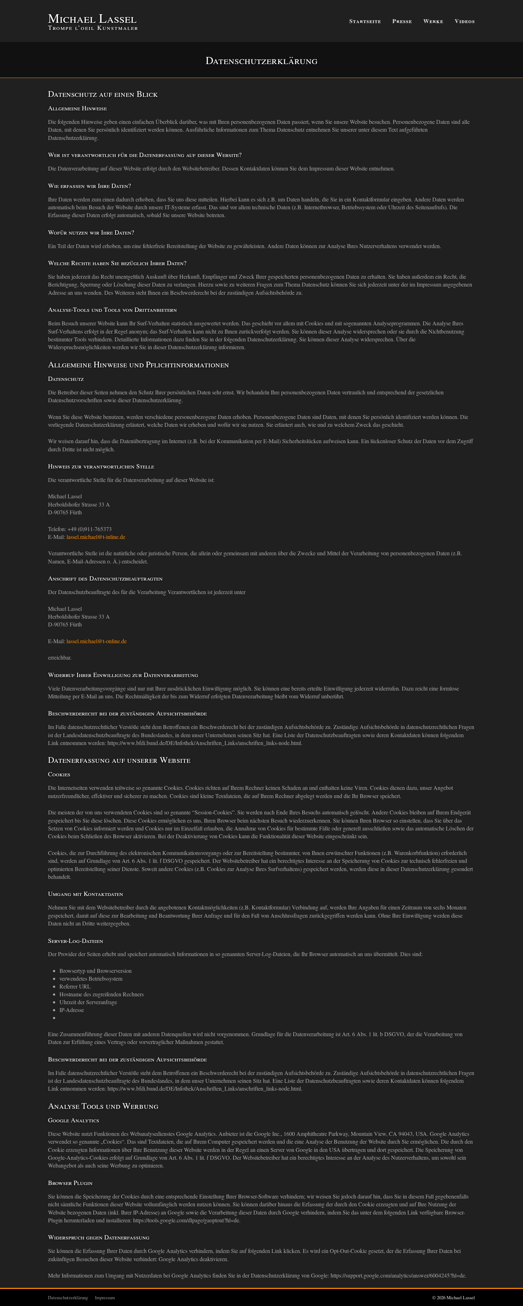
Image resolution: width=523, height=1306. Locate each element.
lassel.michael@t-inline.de (96, 536)
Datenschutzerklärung (68, 1297)
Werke (433, 21)
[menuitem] (365, 21)
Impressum (105, 1297)
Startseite (365, 21)
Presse (402, 21)
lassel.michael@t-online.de (97, 641)
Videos (465, 21)
